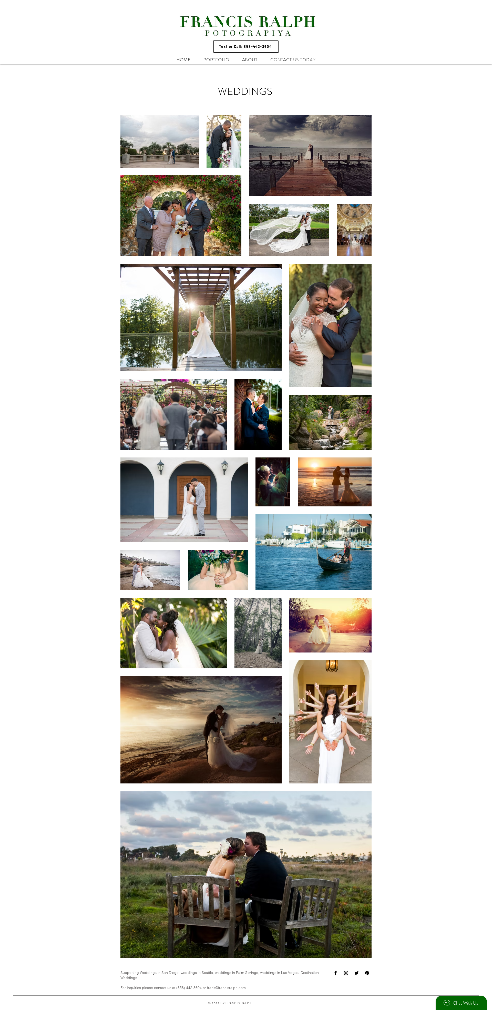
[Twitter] (356, 973)
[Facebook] (335, 973)
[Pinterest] (367, 973)
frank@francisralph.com (226, 987)
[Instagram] (346, 973)
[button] (216, 59)
